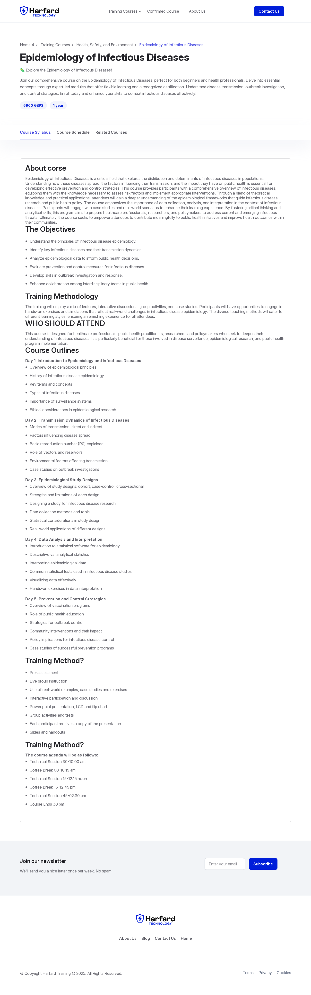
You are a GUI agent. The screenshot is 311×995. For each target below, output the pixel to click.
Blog (145, 938)
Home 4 (27, 44)
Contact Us (269, 11)
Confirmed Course (163, 11)
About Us (197, 11)
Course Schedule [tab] (73, 132)
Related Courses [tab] (111, 132)
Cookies (284, 972)
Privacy (265, 972)
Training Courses (123, 11)
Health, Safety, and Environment (104, 44)
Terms (248, 972)
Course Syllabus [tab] (35, 132)
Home (186, 938)
